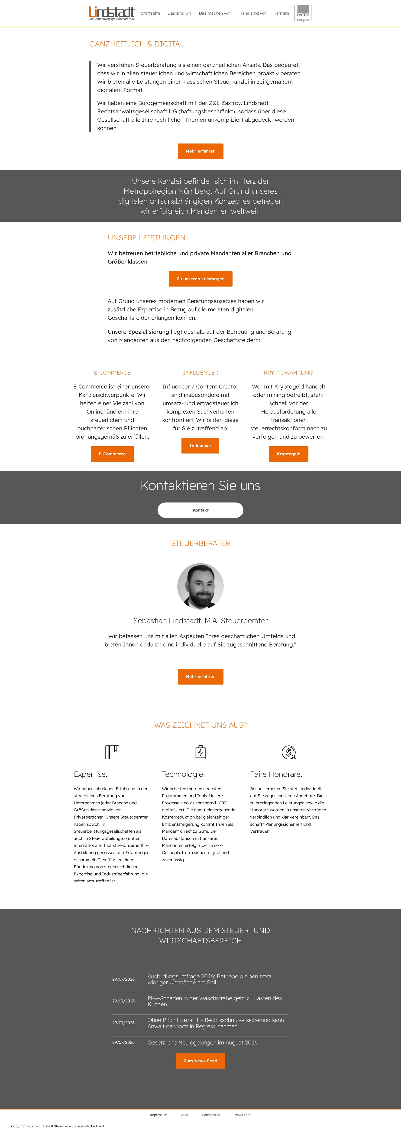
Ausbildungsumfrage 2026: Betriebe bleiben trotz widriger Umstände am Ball (210, 979)
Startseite (150, 13)
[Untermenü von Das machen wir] (232, 13)
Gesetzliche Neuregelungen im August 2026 (203, 1042)
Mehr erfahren (201, 151)
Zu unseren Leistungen (201, 278)
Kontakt (201, 510)
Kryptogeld (289, 454)
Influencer (200, 445)
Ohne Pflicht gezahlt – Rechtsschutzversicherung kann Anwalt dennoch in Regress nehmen (216, 1023)
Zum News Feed (200, 1060)
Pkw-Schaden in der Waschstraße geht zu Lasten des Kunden (215, 1001)
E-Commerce (112, 454)
